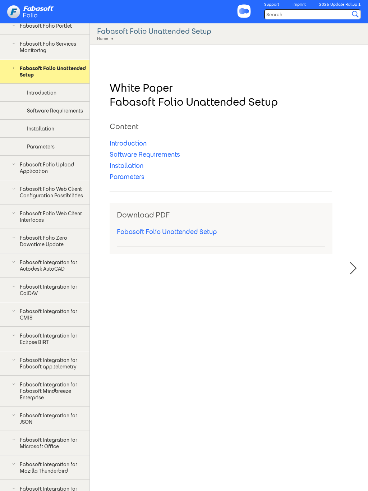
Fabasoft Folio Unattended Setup (167, 232)
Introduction (128, 143)
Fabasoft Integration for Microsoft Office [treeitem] (48, 443)
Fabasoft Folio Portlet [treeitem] (46, 26)
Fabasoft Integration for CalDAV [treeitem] (48, 290)
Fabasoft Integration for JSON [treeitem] (48, 418)
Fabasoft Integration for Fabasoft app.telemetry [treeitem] (48, 363)
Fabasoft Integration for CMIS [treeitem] (48, 314)
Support (271, 4)
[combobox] (312, 14)
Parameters (127, 177)
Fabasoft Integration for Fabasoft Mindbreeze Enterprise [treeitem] (48, 391)
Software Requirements (145, 154)
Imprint (299, 4)
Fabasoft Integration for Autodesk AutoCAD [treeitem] (48, 265)
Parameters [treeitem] (41, 146)
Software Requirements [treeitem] (55, 110)
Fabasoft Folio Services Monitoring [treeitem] (48, 47)
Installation (126, 165)
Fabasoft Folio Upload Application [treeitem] (47, 167)
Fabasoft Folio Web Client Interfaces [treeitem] (51, 216)
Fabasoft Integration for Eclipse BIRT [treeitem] (48, 338)
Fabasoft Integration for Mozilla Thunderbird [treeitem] (48, 467)
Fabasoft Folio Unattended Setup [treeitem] (53, 71)
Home (102, 38)
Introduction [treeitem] (41, 93)
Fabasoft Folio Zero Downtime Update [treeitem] (43, 241)
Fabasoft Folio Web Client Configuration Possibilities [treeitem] (51, 192)
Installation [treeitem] (40, 128)
